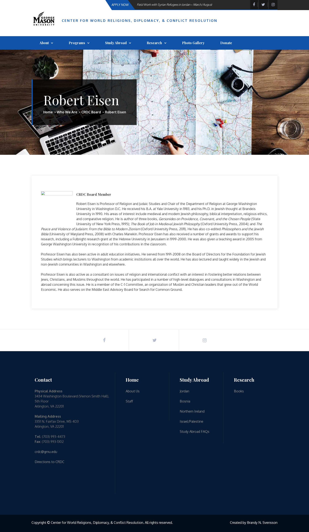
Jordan (184, 391)
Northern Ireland (192, 411)
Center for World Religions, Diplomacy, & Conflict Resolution (139, 21)
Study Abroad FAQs (194, 431)
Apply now (120, 5)
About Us (133, 391)
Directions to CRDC (49, 462)
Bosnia (185, 401)
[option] (181, 2)
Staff (129, 401)
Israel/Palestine (191, 421)
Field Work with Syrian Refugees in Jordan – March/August (174, 2)
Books (239, 391)
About (44, 43)
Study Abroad (116, 43)
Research (154, 43)
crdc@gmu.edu (46, 452)
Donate (226, 43)
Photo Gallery (193, 43)
